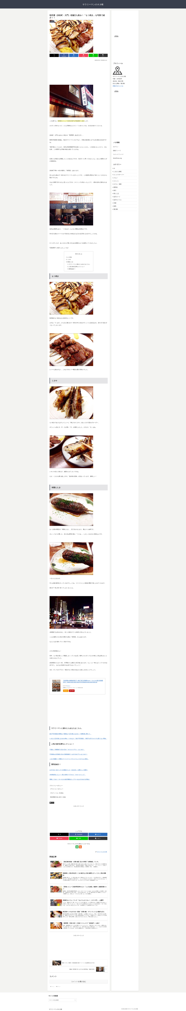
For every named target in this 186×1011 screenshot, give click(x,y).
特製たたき (70, 262)
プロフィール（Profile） (57, 793)
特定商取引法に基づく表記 (58, 797)
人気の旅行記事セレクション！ (77, 266)
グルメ (52, 802)
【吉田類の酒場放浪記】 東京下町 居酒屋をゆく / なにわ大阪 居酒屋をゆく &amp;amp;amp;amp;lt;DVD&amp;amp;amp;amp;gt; (83, 681)
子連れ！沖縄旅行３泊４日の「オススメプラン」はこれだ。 (67, 749)
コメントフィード (118, 154)
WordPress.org (117, 158)
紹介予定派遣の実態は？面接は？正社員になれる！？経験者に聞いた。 (70, 734)
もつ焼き (69, 257)
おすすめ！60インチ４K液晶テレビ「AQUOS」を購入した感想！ (69, 770)
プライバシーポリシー (56, 789)
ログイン (115, 146)
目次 (76, 254)
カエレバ (68, 685)
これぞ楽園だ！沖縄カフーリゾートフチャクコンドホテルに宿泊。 (69, 759)
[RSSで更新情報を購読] (80, 846)
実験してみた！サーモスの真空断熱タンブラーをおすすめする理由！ (70, 779)
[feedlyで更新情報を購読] (76, 846)
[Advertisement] (79, 72)
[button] (103, 55)
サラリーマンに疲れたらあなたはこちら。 (80, 264)
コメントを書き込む (78, 981)
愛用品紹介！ (72, 269)
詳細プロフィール (118, 86)
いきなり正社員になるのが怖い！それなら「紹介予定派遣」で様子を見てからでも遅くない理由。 (78, 738)
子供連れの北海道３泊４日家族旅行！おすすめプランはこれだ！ (68, 754)
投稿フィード (117, 150)
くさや (69, 259)
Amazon (66, 690)
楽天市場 (72, 690)
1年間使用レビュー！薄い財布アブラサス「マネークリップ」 (68, 774)
